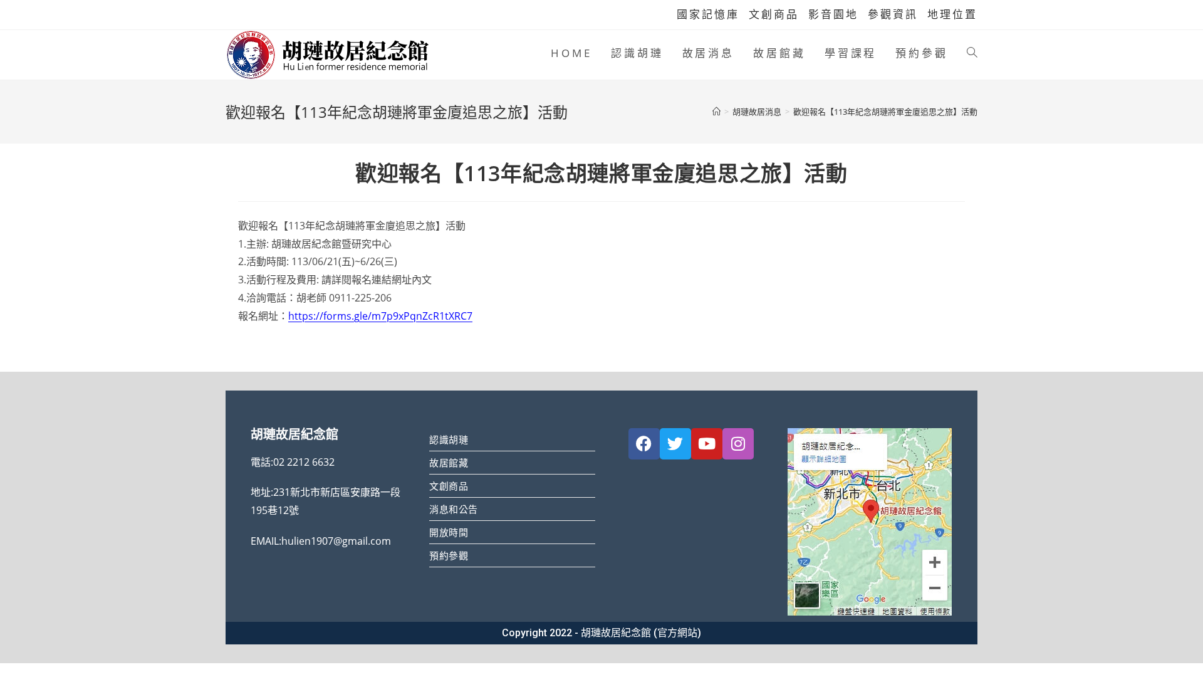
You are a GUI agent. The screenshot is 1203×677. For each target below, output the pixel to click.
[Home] (716, 111)
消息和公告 (453, 509)
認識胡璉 (448, 439)
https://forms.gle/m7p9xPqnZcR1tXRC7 (380, 316)
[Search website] (972, 53)
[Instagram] (738, 443)
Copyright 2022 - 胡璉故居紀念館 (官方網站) (601, 633)
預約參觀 (448, 555)
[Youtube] (706, 443)
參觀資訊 (893, 14)
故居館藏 (448, 462)
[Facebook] (644, 443)
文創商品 (774, 14)
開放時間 (448, 532)
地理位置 (952, 14)
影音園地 (833, 14)
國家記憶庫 (708, 14)
